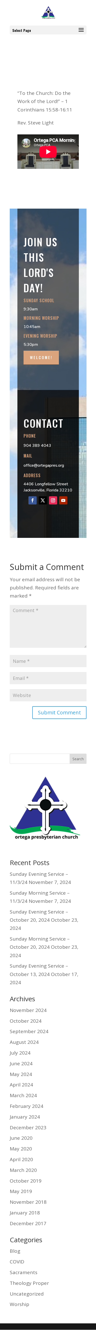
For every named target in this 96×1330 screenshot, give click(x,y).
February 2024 (26, 1106)
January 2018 (25, 1212)
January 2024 (25, 1116)
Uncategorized (27, 1293)
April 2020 (21, 1159)
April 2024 (21, 1084)
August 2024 (24, 1042)
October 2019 (25, 1180)
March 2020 (23, 1170)
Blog (15, 1251)
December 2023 (28, 1127)
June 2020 (21, 1138)
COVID (17, 1261)
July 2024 (20, 1052)
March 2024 (23, 1095)
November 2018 (28, 1202)
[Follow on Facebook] (32, 500)
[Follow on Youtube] (63, 500)
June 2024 (21, 1063)
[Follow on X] (43, 500)
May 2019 (21, 1191)
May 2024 (21, 1074)
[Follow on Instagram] (53, 500)
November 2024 (28, 1010)
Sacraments (23, 1272)
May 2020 (21, 1148)
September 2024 (29, 1031)
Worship (19, 1304)
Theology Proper (29, 1283)
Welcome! (41, 357)
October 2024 (25, 1021)
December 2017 (28, 1223)
